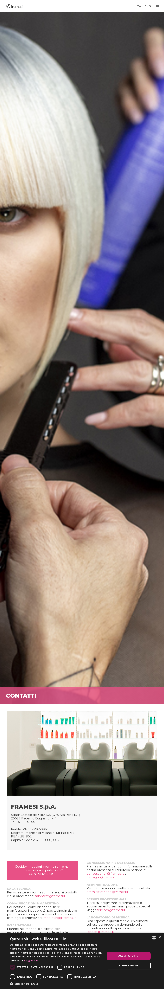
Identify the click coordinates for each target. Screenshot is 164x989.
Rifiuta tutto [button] (128, 965)
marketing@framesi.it (59, 918)
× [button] (159, 937)
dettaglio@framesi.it (102, 877)
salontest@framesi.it (50, 896)
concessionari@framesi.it (105, 873)
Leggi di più (31, 960)
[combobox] (154, 938)
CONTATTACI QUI (42, 874)
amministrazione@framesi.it (107, 892)
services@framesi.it (111, 910)
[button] (56, 983)
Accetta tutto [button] (128, 956)
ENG (148, 6)
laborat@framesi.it (100, 932)
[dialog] (82, 961)
